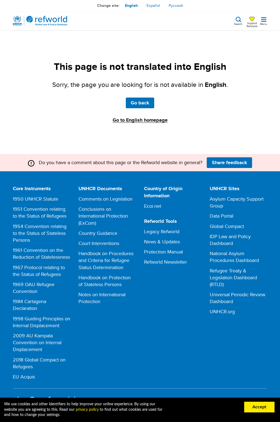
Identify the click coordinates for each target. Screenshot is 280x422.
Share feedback (229, 162)
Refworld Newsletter (165, 261)
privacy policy (87, 410)
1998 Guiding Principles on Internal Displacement (41, 322)
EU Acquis (24, 376)
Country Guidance (97, 233)
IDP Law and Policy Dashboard (230, 240)
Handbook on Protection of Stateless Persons (104, 281)
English (131, 5)
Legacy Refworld (161, 231)
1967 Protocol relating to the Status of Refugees (39, 271)
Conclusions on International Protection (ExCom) (103, 216)
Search (238, 23)
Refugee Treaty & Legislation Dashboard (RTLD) (233, 277)
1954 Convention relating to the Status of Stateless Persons (39, 233)
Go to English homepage (140, 120)
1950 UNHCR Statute (35, 198)
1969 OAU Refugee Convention (33, 288)
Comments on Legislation (105, 198)
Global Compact (227, 226)
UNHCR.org (222, 311)
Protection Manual (163, 251)
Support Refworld (252, 24)
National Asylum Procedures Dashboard (234, 257)
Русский (176, 5)
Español (153, 5)
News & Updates (162, 241)
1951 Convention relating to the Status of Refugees (39, 212)
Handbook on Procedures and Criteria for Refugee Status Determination (105, 260)
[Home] (40, 21)
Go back (140, 102)
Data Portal (221, 215)
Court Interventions (98, 243)
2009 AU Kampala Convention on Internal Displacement (37, 342)
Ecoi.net (152, 206)
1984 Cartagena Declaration (29, 305)
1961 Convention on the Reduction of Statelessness (41, 253)
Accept (259, 407)
